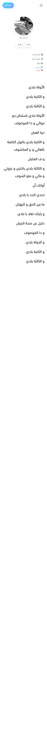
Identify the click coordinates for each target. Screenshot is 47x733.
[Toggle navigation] (41, 5)
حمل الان (8, 5)
